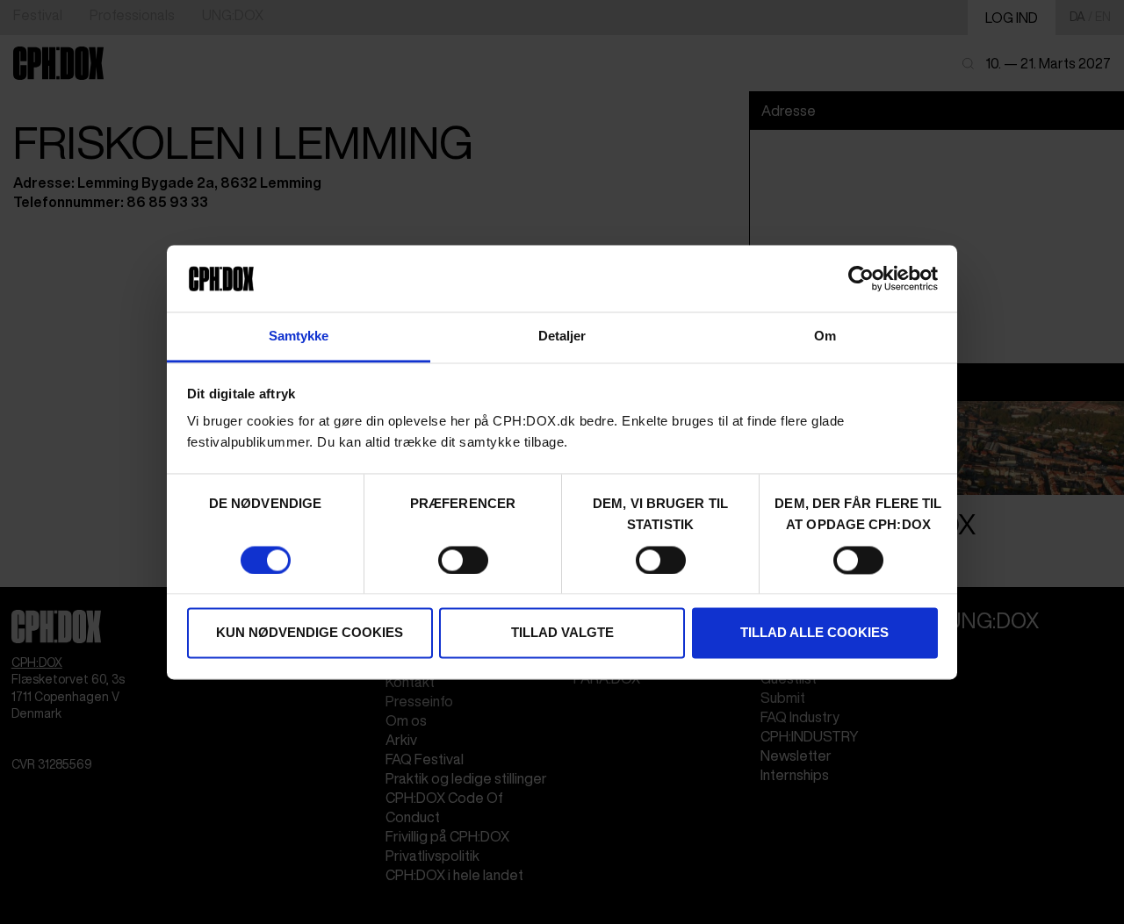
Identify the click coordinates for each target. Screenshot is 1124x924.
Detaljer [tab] (562, 336)
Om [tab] (825, 336)
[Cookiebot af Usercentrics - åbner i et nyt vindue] (861, 278)
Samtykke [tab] (299, 336)
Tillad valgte (562, 633)
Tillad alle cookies (814, 633)
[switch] (463, 560)
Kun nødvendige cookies (309, 633)
